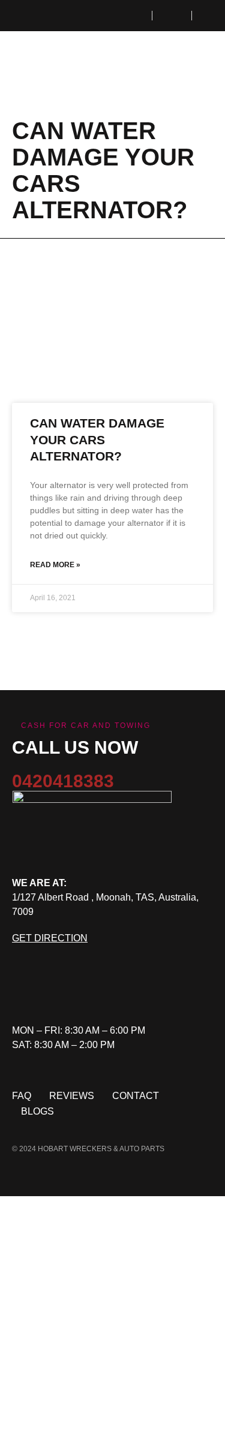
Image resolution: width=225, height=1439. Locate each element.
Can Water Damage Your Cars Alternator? (97, 439)
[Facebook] (21, 991)
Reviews (71, 1096)
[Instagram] (63, 991)
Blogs (37, 1111)
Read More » (55, 565)
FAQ (21, 1096)
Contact (135, 1096)
